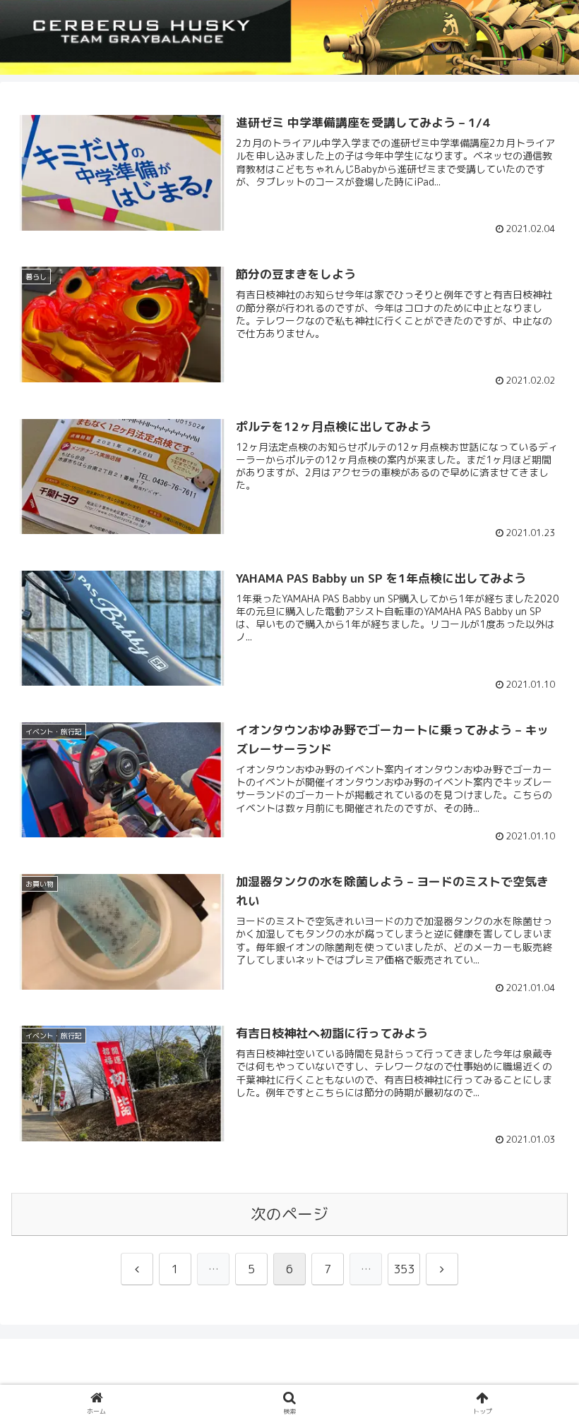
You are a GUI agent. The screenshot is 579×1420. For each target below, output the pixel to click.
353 (403, 1269)
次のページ (289, 1214)
